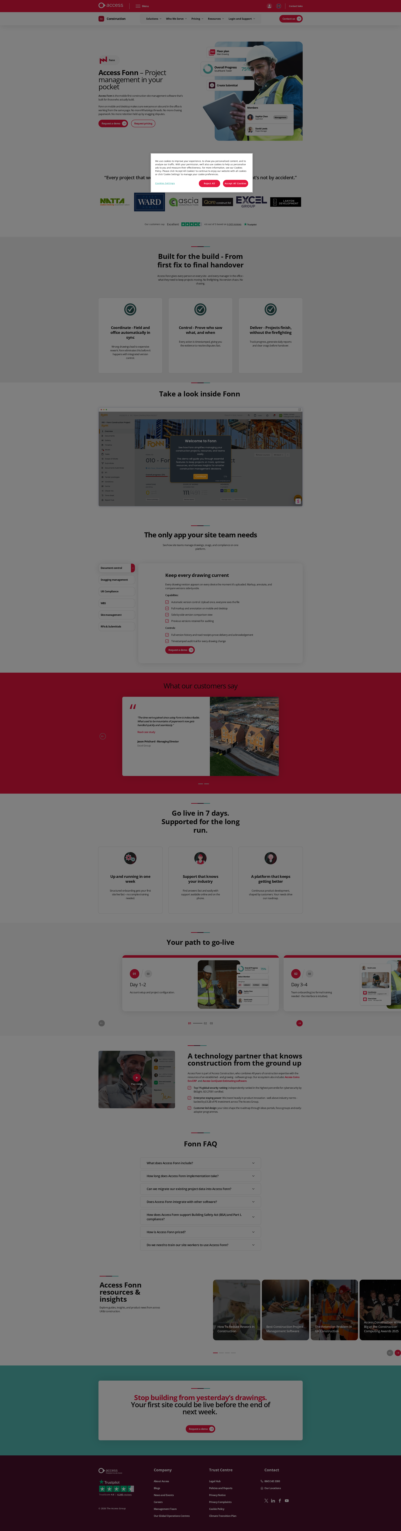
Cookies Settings (165, 183)
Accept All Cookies (235, 183)
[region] (201, 173)
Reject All (209, 183)
